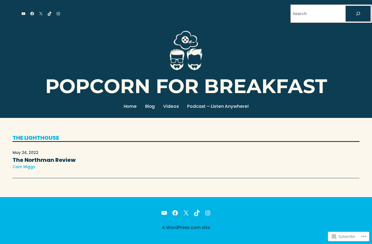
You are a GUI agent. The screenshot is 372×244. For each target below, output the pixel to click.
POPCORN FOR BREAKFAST (186, 86)
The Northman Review (44, 160)
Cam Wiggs (24, 166)
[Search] (358, 14)
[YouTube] (23, 13)
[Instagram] (58, 13)
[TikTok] (49, 13)
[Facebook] (32, 13)
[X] (41, 13)
